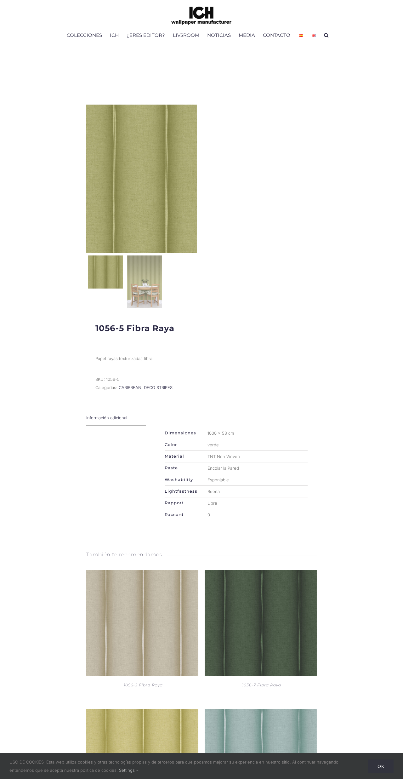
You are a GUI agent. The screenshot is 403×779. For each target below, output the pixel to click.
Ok (380, 766)
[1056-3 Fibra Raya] (142, 713)
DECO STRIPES (158, 387)
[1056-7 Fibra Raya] (261, 573)
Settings (127, 770)
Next (190, 179)
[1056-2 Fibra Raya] (142, 573)
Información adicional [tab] (106, 417)
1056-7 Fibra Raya (261, 685)
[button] (326, 35)
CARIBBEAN (130, 387)
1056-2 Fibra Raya (143, 685)
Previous (92, 179)
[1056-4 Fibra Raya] (261, 713)
